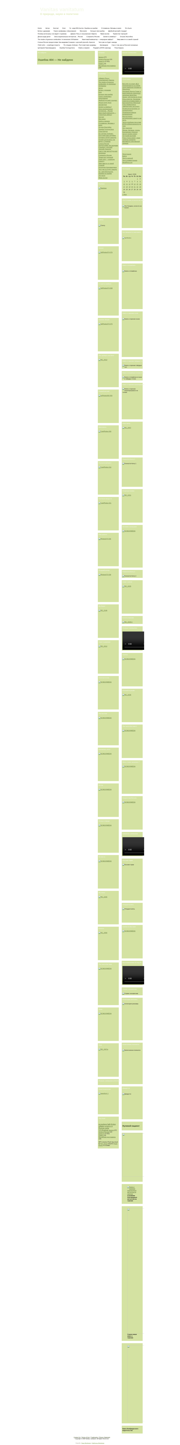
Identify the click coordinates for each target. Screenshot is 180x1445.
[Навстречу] (132, 440)
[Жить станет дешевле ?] (132, 779)
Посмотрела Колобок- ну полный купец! (131, 109)
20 (132, 187)
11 (127, 184)
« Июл (124, 194)
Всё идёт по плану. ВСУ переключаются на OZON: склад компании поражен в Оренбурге (131, 86)
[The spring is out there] (108, 372)
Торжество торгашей (106, 157)
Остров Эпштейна (105, 127)
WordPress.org (127, 162)
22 (137, 187)
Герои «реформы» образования (105, 97)
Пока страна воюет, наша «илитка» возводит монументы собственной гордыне (131, 140)
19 (129, 187)
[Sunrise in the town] (132, 944)
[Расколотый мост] (108, 480)
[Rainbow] (108, 201)
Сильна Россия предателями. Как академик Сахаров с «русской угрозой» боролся (108, 146)
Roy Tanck (104, 1144)
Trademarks (94, 1437)
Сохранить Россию (105, 155)
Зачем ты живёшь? (105, 107)
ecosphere (103, 1124)
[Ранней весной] (108, 408)
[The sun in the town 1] (132, 743)
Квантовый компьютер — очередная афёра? (107, 114)
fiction (113, 1124)
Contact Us (77, 1437)
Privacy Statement (104, 1437)
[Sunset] (108, 265)
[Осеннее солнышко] (132, 548)
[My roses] (108, 910)
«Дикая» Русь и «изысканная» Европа (106, 79)
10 (124, 184)
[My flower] (108, 623)
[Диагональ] (108, 444)
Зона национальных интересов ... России (106, 110)
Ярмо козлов (103, 178)
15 (137, 184)
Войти (124, 156)
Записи (101, 57)
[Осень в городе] (108, 838)
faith (109, 1124)
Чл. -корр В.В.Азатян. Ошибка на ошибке (106, 172)
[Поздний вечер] (108, 587)
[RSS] (38, 1438)
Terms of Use (86, 1437)
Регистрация (126, 154)
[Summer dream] (108, 337)
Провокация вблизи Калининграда (129, 113)
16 (140, 184)
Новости (101, 61)
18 (127, 187)
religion (101, 1126)
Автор (101, 88)
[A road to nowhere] (108, 301)
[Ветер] (108, 802)
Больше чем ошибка (106, 94)
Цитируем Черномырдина (108, 167)
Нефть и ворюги (104, 121)
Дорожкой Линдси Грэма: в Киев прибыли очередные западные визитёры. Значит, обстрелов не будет (132, 94)
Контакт (101, 117)
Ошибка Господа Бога (106, 129)
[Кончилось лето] (108, 766)
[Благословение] (132, 622)
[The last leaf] (108, 731)
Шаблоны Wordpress (98, 1443)
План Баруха (103, 131)
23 (140, 187)
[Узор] (108, 1062)
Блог (100, 92)
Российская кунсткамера (107, 66)
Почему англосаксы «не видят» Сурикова (107, 140)
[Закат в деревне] (108, 659)
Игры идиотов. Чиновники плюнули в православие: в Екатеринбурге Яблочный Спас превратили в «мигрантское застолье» (131, 102)
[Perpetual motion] (132, 508)
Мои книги (102, 119)
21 (135, 187)
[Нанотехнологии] (108, 1103)
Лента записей (127, 158)
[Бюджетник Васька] (132, 815)
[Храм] (108, 1026)
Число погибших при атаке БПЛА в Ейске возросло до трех (131, 124)
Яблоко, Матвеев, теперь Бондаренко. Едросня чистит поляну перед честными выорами (131, 133)
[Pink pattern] (108, 552)
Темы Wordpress (86, 1443)
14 (135, 184)
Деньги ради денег (105, 103)
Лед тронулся (127, 128)
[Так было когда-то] (108, 516)
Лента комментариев (129, 160)
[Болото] (108, 945)
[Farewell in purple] (132, 707)
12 (129, 184)
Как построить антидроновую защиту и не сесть (131, 118)
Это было (102, 175)
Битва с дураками (105, 90)
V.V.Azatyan (103, 1130)
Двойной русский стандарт (108, 100)
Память (101, 64)
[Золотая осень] (108, 695)
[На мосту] (108, 874)
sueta (107, 1128)
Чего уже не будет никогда (108, 169)
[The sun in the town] (108, 986)
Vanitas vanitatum (62, 9)
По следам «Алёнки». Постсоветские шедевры (107, 134)
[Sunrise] (132, 672)
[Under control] (132, 599)
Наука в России (104, 59)
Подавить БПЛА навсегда (107, 137)
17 (124, 187)
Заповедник (103, 105)
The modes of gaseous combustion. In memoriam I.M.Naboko (107, 84)
